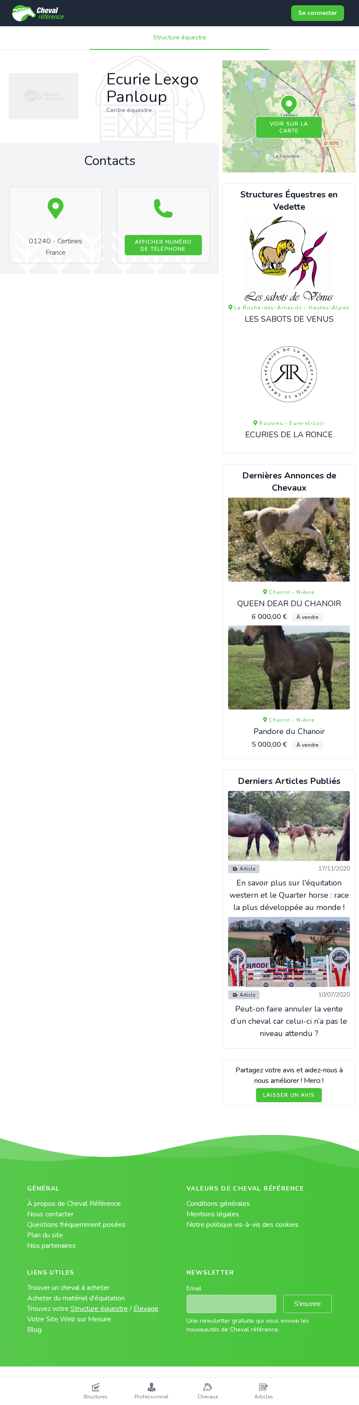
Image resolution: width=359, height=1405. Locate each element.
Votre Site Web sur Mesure (69, 1319)
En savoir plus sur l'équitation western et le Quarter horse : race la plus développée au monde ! (289, 895)
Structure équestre (179, 37)
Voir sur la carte (289, 127)
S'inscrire (307, 1304)
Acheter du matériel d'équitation (76, 1298)
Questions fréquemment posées (76, 1224)
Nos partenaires (51, 1245)
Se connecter (317, 13)
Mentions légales (213, 1214)
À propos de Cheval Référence (74, 1203)
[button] (289, 105)
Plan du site (45, 1235)
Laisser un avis (289, 1095)
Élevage (146, 1309)
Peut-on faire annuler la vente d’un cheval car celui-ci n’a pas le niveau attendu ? (289, 1021)
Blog (34, 1330)
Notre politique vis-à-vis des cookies (243, 1224)
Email (194, 1288)
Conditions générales (218, 1203)
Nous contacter (50, 1214)
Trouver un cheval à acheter (68, 1288)
